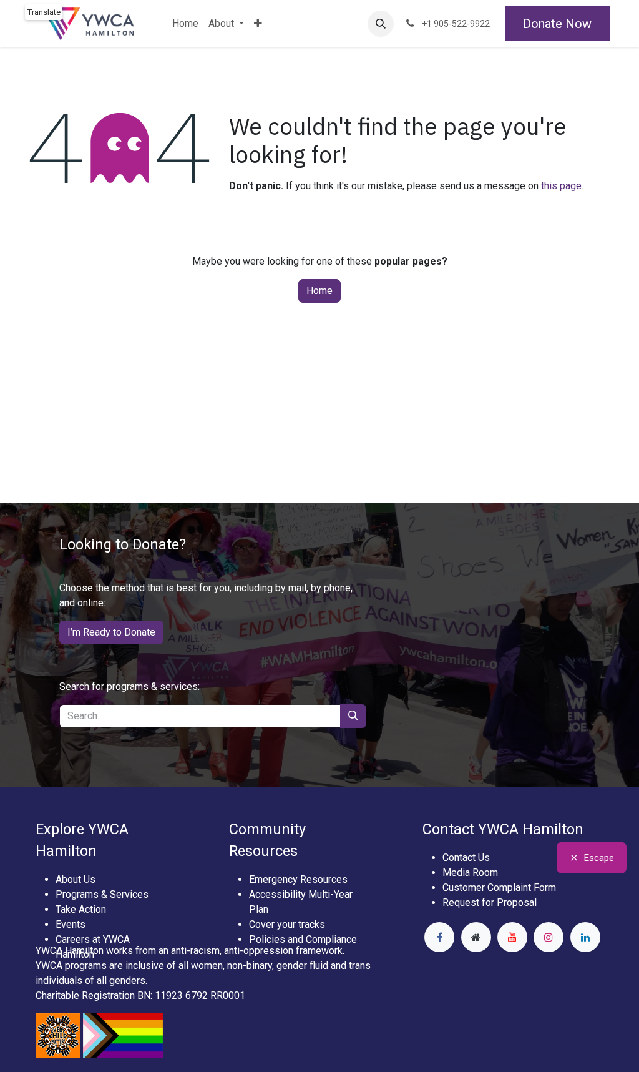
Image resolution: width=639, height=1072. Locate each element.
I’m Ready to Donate (111, 632)
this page (561, 186)
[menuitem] (185, 23)
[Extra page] (476, 937)
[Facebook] (439, 937)
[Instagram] (548, 937)
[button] (381, 24)
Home (319, 291)
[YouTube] (512, 937)
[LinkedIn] (585, 937)
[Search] (353, 716)
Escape (599, 857)
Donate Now (557, 23)
